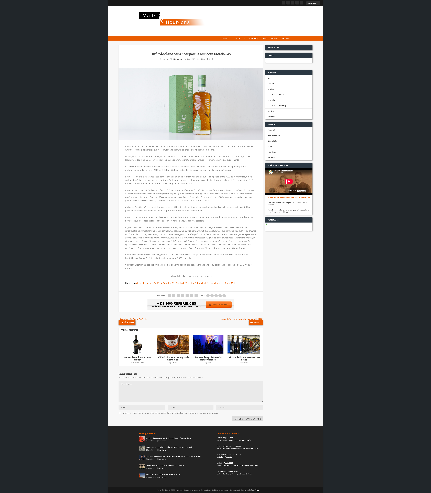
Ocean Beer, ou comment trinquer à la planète (165, 465)
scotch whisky (217, 283)
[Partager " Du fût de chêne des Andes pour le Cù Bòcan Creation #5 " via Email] (191, 295)
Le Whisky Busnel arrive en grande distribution (173, 358)
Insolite (264, 38)
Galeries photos (239, 38)
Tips (257, 490)
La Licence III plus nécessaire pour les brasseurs (238, 465)
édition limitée (202, 283)
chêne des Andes (144, 283)
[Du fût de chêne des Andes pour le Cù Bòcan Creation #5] (191, 104)
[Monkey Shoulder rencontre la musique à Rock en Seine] (142, 439)
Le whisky (246, 33)
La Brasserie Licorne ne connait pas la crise (244, 358)
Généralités (253, 38)
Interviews (274, 38)
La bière (234, 33)
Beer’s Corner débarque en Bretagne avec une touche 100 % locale (173, 456)
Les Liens (282, 33)
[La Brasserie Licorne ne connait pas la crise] (243, 344)
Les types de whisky (278, 106)
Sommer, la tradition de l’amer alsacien (137, 358)
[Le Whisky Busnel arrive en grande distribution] (172, 344)
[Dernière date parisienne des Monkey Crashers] (208, 344)
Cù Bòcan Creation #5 (163, 283)
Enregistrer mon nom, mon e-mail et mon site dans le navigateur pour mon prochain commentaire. (169, 413)
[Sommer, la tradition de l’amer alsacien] (137, 344)
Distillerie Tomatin (185, 283)
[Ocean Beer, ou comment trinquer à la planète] (142, 466)
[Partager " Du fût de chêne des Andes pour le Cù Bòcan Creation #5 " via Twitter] (174, 295)
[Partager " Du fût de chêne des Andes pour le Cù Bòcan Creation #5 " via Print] (196, 295)
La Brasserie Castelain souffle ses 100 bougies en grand (169, 447)
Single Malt (230, 283)
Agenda (259, 33)
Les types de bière (278, 94)
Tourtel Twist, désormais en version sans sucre (238, 448)
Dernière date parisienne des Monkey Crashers (208, 358)
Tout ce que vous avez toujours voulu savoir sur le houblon (287, 204)
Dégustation (225, 38)
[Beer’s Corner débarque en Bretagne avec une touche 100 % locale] (142, 457)
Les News (286, 38)
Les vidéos (270, 33)
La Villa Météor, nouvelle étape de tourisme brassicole (289, 197)
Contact (271, 83)
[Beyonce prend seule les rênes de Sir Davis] (142, 475)
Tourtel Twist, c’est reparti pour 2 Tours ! (236, 474)
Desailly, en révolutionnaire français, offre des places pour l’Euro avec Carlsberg (288, 211)
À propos (223, 33)
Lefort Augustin (225, 457)
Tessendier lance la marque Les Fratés (235, 440)
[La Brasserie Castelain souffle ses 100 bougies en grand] (142, 448)
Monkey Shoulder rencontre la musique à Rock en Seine (168, 438)
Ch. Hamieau (176, 59)
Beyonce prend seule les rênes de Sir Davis (163, 474)
